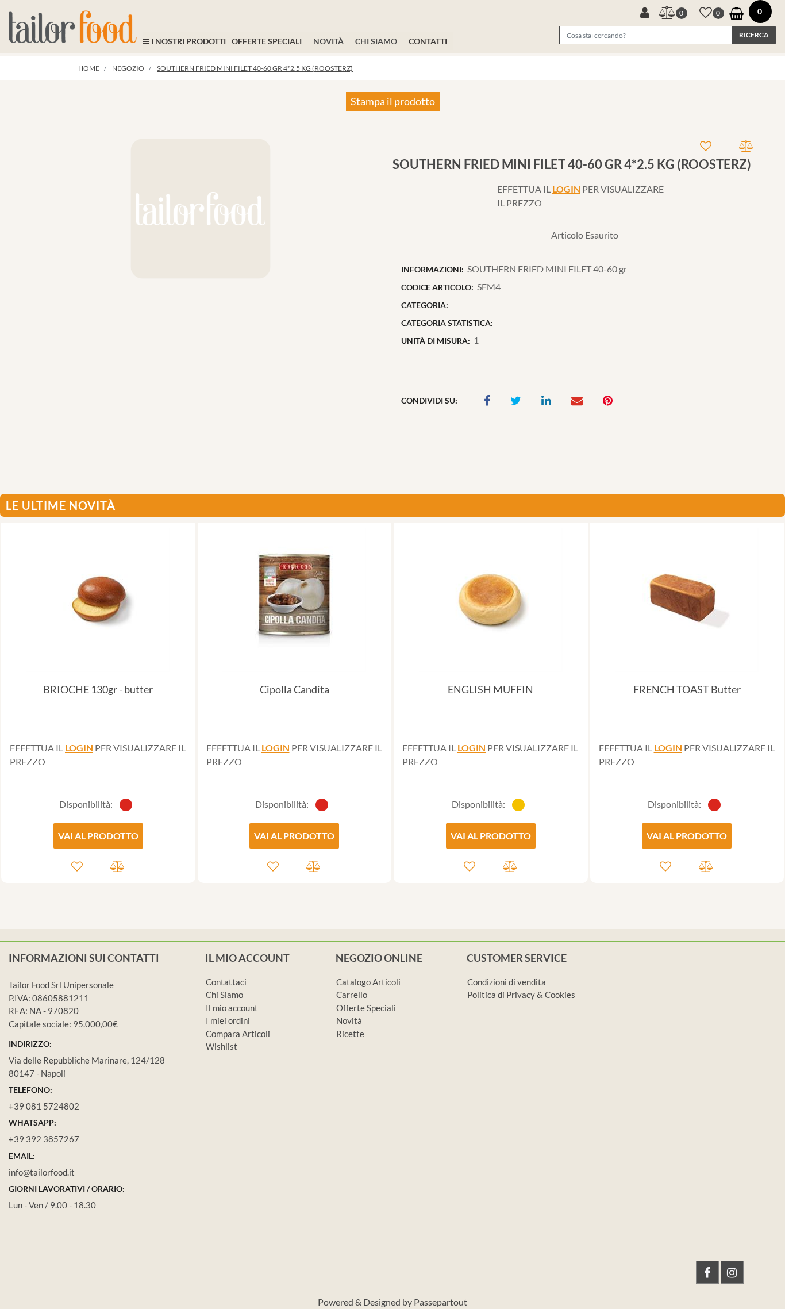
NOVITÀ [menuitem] (328, 41)
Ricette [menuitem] (350, 1033)
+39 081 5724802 (44, 1106)
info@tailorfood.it (42, 1172)
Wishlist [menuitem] (221, 1046)
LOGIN (566, 188)
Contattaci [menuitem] (226, 982)
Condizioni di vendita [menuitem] (506, 982)
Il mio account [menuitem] (232, 1008)
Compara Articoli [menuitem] (238, 1033)
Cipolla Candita (294, 689)
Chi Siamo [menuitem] (224, 994)
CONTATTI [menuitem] (428, 41)
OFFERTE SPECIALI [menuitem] (267, 41)
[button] (754, 35)
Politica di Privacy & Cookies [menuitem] (521, 994)
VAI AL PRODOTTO (98, 835)
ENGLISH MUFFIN (490, 689)
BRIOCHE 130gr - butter (98, 689)
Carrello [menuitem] (351, 994)
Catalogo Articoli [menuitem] (368, 982)
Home (88, 68)
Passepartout (440, 1301)
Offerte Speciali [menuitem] (366, 1008)
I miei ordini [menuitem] (228, 1020)
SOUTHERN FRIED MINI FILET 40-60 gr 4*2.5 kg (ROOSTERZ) (255, 68)
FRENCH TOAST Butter (687, 689)
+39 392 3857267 (44, 1139)
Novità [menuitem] (349, 1020)
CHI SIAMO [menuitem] (376, 41)
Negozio (128, 68)
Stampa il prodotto (393, 101)
